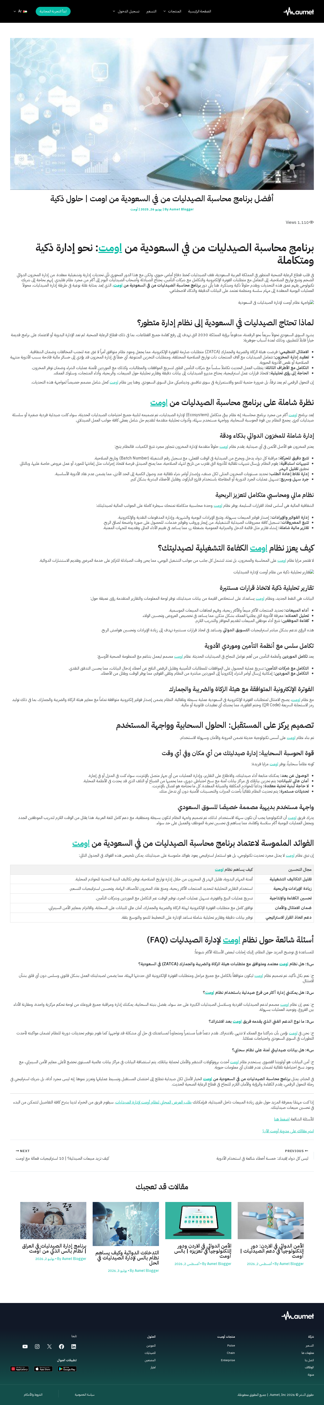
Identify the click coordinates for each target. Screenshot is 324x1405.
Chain (231, 1353)
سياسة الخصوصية (84, 1394)
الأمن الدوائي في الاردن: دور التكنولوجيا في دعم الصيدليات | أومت (272, 1251)
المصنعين (150, 1360)
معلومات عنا (307, 1353)
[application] (166, 11)
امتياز (153, 1367)
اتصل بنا (309, 1360)
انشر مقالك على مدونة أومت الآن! (288, 1131)
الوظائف (309, 1367)
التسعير (310, 1345)
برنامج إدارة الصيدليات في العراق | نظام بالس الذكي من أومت (54, 1248)
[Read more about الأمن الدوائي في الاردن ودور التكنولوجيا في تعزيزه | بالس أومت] (198, 1220)
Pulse (231, 1345)
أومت (134, 209)
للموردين (151, 1345)
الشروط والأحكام (33, 1394)
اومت (110, 247)
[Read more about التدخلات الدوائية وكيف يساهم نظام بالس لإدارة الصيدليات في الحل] (126, 1224)
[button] (53, 11)
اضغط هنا (282, 1119)
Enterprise (228, 1360)
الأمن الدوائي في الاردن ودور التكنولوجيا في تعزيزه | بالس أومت (202, 1251)
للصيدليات (150, 1353)
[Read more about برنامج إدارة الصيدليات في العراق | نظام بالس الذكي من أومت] (53, 1220)
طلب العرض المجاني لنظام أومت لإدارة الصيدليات (153, 1102)
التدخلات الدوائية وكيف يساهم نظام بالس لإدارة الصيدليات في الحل (127, 1258)
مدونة (311, 1374)
